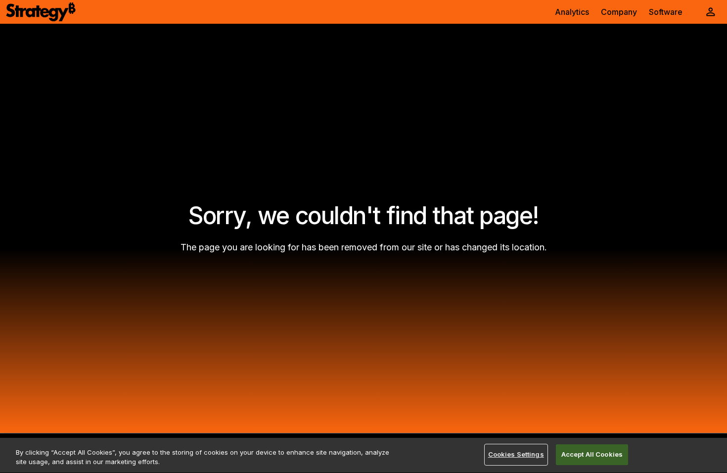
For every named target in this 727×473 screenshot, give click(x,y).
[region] (363, 455)
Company (619, 12)
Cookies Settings (516, 454)
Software (665, 12)
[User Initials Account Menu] (710, 11)
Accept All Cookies (592, 454)
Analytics (572, 12)
